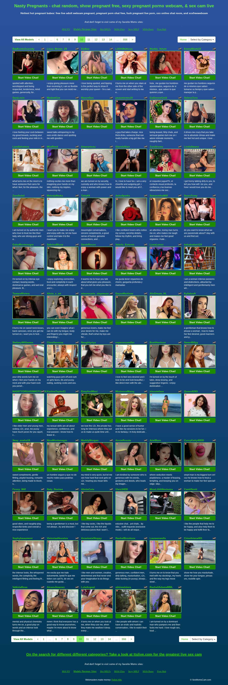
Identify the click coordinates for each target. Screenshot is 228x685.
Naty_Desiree (55, 489)
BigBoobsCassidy (23, 48)
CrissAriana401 (193, 538)
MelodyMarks (55, 195)
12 (96, 39)
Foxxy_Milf (19, 489)
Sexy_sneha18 (21, 440)
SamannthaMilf (159, 195)
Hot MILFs (105, 29)
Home (183, 39)
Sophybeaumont (22, 538)
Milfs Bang (148, 29)
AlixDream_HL (158, 293)
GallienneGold (158, 97)
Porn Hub (161, 29)
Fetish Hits (117, 680)
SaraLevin (18, 97)
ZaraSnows (156, 146)
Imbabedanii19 (193, 244)
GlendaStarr (122, 146)
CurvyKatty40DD (194, 440)
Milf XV (66, 29)
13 (103, 39)
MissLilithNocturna (161, 489)
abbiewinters (123, 587)
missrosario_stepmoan (95, 293)
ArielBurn (155, 440)
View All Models (24, 39)
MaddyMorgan (90, 440)
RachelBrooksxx (125, 538)
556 (125, 39)
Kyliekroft (190, 293)
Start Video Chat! (28, 77)
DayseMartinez (124, 293)
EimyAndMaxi (89, 391)
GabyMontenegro (23, 244)
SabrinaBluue (55, 244)
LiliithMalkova (124, 48)
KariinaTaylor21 (56, 391)
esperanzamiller (124, 342)
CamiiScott (190, 489)
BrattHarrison (158, 342)
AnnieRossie (123, 440)
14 (110, 39)
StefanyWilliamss (22, 342)
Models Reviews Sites (85, 29)
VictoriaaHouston (57, 538)
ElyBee (85, 48)
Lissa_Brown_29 (57, 48)
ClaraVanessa (55, 342)
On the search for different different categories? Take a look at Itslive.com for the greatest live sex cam (114, 654)
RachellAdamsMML (161, 587)
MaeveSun (87, 97)
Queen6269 (191, 391)
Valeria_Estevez (124, 244)
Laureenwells (158, 538)
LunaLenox (157, 244)
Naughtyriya (88, 342)
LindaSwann (191, 146)
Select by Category (201, 39)
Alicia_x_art (54, 293)
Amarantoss (88, 146)
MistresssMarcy (124, 391)
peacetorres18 (124, 97)
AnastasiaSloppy (91, 538)
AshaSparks (122, 195)
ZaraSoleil (18, 195)
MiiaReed (52, 146)
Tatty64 (85, 195)
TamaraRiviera (21, 293)
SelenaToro (191, 97)
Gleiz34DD (121, 489)
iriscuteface (157, 391)
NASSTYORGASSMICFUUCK (29, 391)
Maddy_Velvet (158, 48)
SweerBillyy (191, 342)
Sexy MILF (133, 29)
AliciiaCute (87, 489)
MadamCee (53, 97)
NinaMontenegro (57, 440)
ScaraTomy (190, 195)
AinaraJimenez (56, 587)
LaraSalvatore (20, 146)
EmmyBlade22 (192, 48)
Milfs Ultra (119, 29)
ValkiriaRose (19, 587)
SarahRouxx (88, 244)
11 (88, 39)
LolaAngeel (88, 587)
